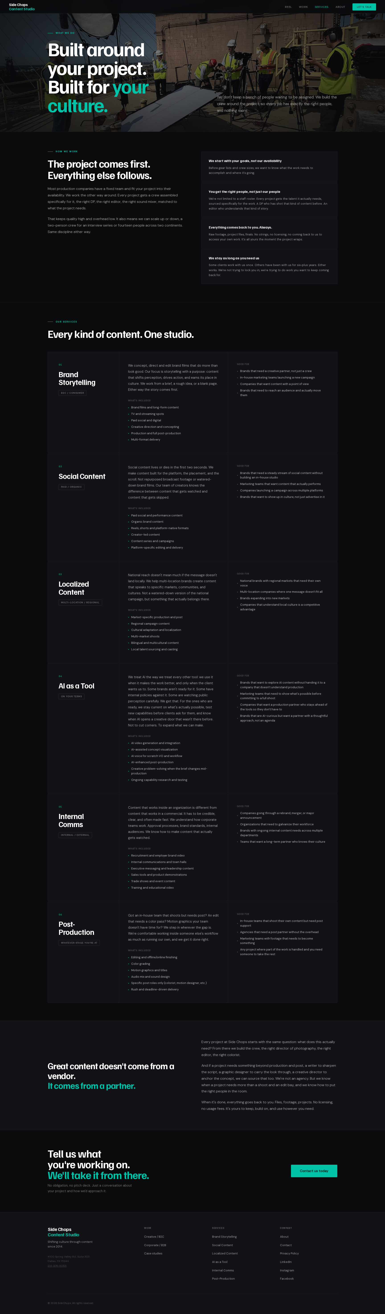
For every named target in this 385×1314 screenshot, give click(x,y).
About (340, 7)
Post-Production (223, 1279)
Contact (286, 1245)
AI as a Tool (219, 1262)
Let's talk (364, 7)
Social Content (222, 1245)
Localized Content (225, 1253)
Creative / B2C (154, 1237)
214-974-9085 (57, 1266)
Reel (288, 7)
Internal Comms (223, 1270)
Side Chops (22, 7)
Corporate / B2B (155, 1245)
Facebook (287, 1279)
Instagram (287, 1270)
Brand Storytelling (224, 1237)
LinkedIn (286, 1262)
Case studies (153, 1253)
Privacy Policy (289, 1253)
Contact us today (314, 1171)
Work (303, 7)
